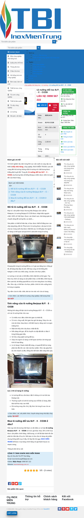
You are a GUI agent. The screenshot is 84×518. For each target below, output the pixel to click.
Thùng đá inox (15, 67)
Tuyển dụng (32, 76)
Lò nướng (13, 112)
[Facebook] (59, 509)
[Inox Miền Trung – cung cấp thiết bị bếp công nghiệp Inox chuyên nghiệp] (30, 20)
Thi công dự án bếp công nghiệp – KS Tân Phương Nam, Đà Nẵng (69, 203)
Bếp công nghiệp (38, 64)
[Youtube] (67, 509)
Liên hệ (31, 80)
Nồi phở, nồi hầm (16, 116)
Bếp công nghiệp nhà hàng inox (31, 85)
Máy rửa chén (37, 71)
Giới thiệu (31, 50)
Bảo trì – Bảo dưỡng (40, 55)
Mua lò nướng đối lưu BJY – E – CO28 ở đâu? (28, 199)
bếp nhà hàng (17, 166)
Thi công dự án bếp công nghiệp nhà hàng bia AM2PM (69, 179)
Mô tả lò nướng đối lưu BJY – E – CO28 (28, 189)
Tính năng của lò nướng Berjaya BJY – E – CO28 (30, 193)
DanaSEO (46, 509)
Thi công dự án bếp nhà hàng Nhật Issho (69, 191)
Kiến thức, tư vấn (34, 60)
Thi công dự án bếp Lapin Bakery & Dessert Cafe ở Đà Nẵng (69, 228)
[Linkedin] (71, 509)
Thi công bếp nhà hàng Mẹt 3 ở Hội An (69, 239)
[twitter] (75, 509)
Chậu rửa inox (15, 71)
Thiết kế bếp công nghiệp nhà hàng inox (46, 57)
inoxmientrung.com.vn (21, 464)
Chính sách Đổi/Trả (69, 147)
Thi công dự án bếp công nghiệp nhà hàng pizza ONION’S (69, 167)
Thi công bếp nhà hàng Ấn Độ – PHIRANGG (69, 250)
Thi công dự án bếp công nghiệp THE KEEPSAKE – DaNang (69, 216)
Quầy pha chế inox (16, 63)
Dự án (30, 78)
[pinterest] (63, 509)
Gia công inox (37, 73)
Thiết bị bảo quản (16, 101)
